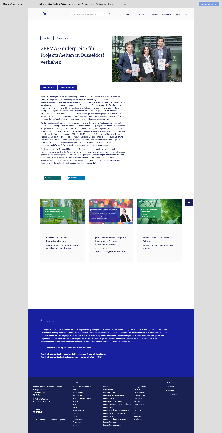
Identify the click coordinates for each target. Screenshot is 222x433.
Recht (136, 407)
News (105, 387)
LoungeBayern (108, 398)
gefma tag (76, 425)
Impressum (169, 386)
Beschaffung (77, 395)
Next (189, 202)
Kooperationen (109, 392)
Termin (136, 413)
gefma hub (130, 14)
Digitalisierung (78, 410)
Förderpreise (77, 422)
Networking (138, 398)
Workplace (138, 419)
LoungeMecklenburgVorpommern (116, 410)
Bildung (75, 401)
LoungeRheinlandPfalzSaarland (115, 419)
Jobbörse (154, 14)
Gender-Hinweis (171, 394)
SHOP (167, 383)
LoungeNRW (108, 416)
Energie (75, 413)
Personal (137, 401)
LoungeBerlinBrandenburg (113, 401)
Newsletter (166, 14)
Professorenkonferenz (142, 404)
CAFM (75, 407)
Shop (178, 14)
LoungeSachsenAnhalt (112, 425)
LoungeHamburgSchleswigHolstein (117, 404)
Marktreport (138, 389)
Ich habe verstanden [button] (209, 4)
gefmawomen (78, 392)
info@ (44, 399)
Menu (34, 14)
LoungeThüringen (140, 387)
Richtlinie (137, 410)
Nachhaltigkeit (139, 395)
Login (186, 14)
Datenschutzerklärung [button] (117, 4)
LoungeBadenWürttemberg (113, 395)
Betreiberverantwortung (82, 398)
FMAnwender (78, 419)
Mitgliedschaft (139, 392)
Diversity (76, 389)
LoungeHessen (109, 407)
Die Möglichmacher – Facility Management (49, 420)
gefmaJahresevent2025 (82, 387)
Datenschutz (170, 390)
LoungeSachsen (109, 422)
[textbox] (91, 14)
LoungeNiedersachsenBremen (114, 413)
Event (75, 416)
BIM (74, 404)
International (108, 389)
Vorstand (137, 416)
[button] (52, 178)
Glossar (142, 14)
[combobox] (91, 14)
